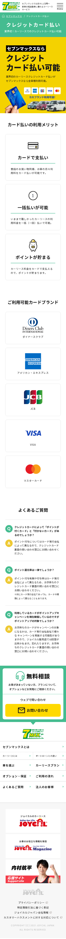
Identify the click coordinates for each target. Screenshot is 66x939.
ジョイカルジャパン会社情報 (31, 912)
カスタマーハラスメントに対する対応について (31, 917)
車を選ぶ (9, 765)
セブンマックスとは (16, 747)
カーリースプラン (47, 765)
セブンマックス (14, 16)
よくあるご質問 (13, 787)
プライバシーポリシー (31, 902)
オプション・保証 (15, 776)
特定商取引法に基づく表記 (33, 907)
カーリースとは (10, 755)
